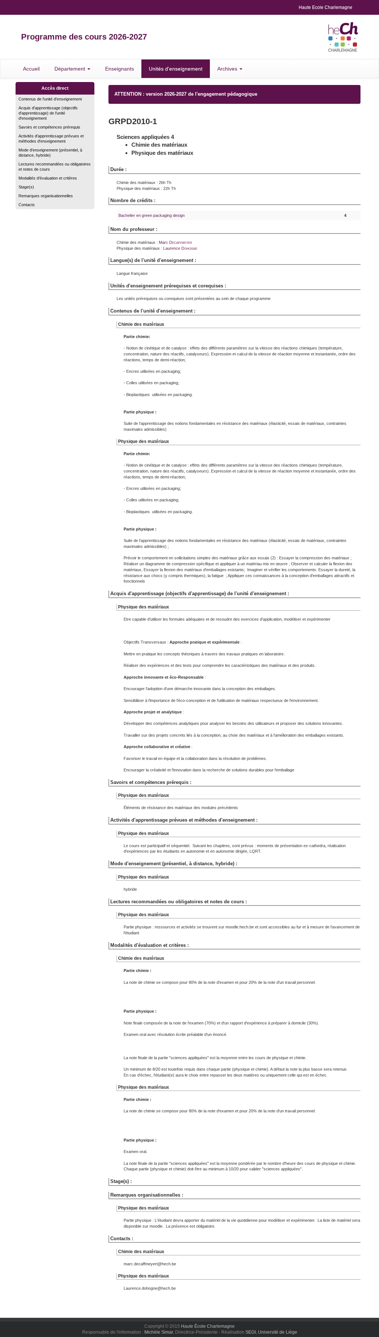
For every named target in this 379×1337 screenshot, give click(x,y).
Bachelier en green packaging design (151, 215)
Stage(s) (26, 187)
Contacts (27, 204)
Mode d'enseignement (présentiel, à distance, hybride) (50, 152)
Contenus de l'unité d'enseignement (50, 99)
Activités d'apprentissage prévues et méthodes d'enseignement (51, 138)
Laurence (180, 248)
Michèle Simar (158, 1332)
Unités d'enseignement (175, 69)
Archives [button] (228, 69)
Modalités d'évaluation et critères (48, 178)
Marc (175, 242)
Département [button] (70, 69)
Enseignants (119, 69)
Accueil (31, 69)
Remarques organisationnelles (46, 196)
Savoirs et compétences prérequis (49, 127)
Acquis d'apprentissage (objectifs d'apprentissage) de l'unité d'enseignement (48, 113)
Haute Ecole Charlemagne (325, 7)
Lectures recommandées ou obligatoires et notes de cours (55, 166)
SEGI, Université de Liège (271, 1332)
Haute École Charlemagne (208, 1326)
